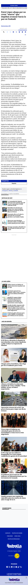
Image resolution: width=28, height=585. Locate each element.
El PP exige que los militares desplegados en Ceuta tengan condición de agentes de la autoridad (14, 454)
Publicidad (10, 536)
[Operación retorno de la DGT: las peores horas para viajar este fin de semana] (14, 398)
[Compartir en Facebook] (13, 32)
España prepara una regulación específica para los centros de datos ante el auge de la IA (13, 498)
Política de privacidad (14, 539)
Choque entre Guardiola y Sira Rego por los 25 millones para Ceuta (13, 364)
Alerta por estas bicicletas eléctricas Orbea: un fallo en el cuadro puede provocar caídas (15, 222)
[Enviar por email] (7, 32)
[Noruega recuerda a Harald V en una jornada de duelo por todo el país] (4, 228)
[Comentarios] (4, 32)
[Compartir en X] (16, 32)
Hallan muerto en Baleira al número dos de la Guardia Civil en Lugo (16, 286)
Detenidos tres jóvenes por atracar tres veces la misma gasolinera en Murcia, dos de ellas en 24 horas (15, 209)
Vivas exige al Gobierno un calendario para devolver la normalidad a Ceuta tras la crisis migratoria (12, 431)
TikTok (10, 190)
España (14, 183)
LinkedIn (15, 190)
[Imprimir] (10, 32)
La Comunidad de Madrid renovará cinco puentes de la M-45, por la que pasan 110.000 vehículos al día (16, 203)
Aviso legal (17, 536)
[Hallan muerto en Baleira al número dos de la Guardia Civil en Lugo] (4, 286)
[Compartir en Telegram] (22, 32)
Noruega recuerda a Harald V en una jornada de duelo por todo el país (16, 228)
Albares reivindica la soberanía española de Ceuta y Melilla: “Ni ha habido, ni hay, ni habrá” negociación (13, 386)
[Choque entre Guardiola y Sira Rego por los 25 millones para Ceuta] (14, 355)
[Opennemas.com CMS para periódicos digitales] (14, 575)
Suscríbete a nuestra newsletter (10, 194)
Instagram (5, 190)
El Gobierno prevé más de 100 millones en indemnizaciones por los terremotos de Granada (14, 476)
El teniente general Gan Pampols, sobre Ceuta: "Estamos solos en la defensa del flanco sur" (16, 293)
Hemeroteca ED (6, 26)
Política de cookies (17, 533)
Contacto (7, 533)
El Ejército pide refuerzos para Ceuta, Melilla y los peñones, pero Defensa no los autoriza (16, 314)
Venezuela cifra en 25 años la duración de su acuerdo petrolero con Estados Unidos (15, 215)
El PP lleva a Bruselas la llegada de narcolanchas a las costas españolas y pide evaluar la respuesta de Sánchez (13, 342)
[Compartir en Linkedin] (25, 32)
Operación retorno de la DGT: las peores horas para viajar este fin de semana (13, 409)
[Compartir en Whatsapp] (25, 34)
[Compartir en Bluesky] (19, 32)
